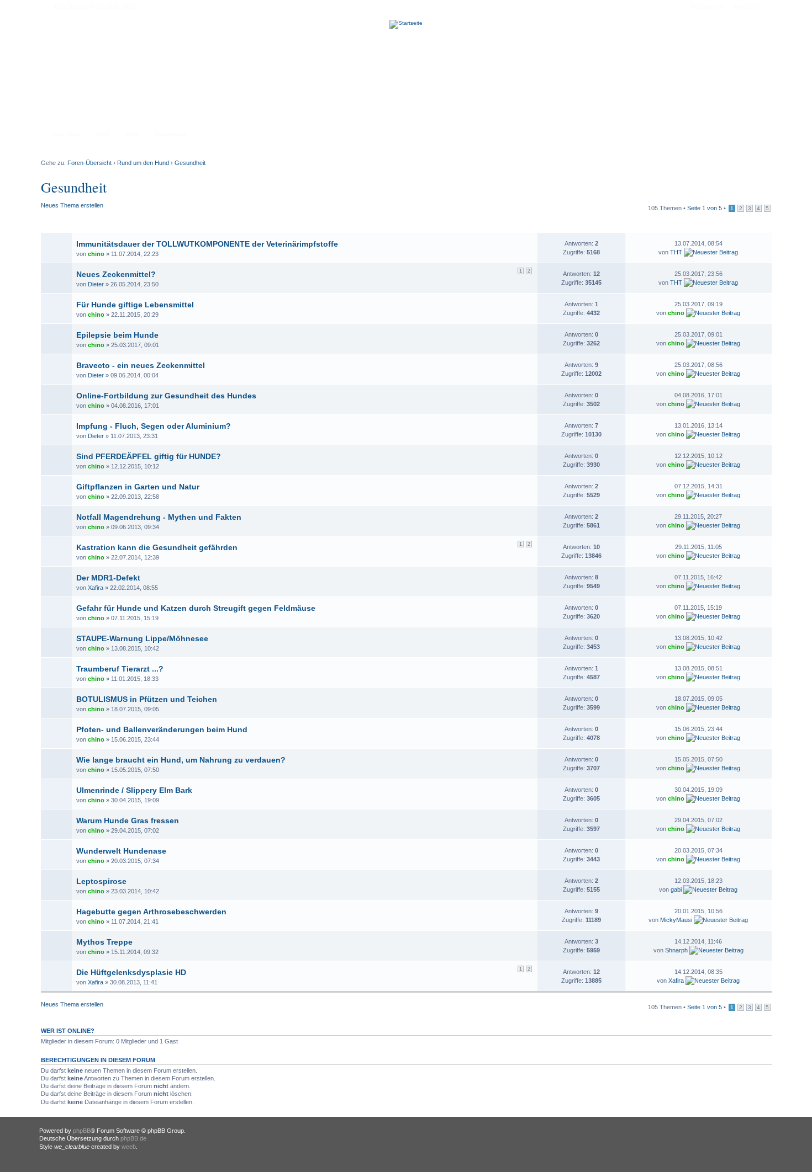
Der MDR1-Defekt (108, 577)
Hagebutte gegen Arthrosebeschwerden (151, 911)
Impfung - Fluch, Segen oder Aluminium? (153, 426)
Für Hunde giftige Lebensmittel (135, 304)
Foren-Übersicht (89, 162)
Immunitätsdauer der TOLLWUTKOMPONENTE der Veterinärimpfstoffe (207, 243)
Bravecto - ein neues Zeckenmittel (140, 365)
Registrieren (706, 6)
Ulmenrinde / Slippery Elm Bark (134, 790)
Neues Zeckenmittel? (116, 274)
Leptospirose (101, 881)
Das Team (67, 134)
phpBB (82, 1130)
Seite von (704, 208)
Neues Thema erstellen (72, 205)
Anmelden (746, 6)
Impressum (170, 134)
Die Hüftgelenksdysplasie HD (131, 972)
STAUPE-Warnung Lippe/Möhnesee (142, 638)
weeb (129, 1146)
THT (676, 252)
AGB (132, 134)
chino (96, 254)
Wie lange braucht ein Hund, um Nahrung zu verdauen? (181, 759)
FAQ (103, 134)
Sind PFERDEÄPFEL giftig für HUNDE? (148, 456)
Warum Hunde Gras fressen (127, 820)
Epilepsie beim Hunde (117, 335)
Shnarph (676, 950)
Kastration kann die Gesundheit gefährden (157, 547)
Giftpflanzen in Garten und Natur (137, 486)
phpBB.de (133, 1138)
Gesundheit (190, 162)
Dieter (96, 284)
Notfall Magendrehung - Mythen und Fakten (158, 517)
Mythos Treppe (104, 941)
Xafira (95, 587)
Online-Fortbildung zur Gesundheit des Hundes (166, 395)
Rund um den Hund (143, 162)
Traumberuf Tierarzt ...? (120, 668)
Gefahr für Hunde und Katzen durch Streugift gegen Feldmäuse (195, 608)
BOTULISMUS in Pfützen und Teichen (146, 699)
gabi (676, 889)
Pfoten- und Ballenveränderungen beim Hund (161, 729)
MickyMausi (676, 920)
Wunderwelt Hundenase (121, 850)
